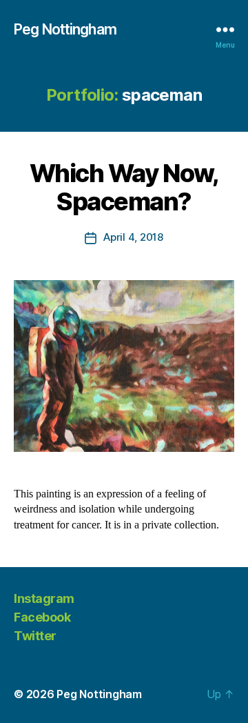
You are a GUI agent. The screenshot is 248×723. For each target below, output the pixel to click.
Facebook (42, 617)
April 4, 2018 (133, 237)
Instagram (44, 598)
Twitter (35, 635)
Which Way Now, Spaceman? (124, 187)
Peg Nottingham (65, 29)
